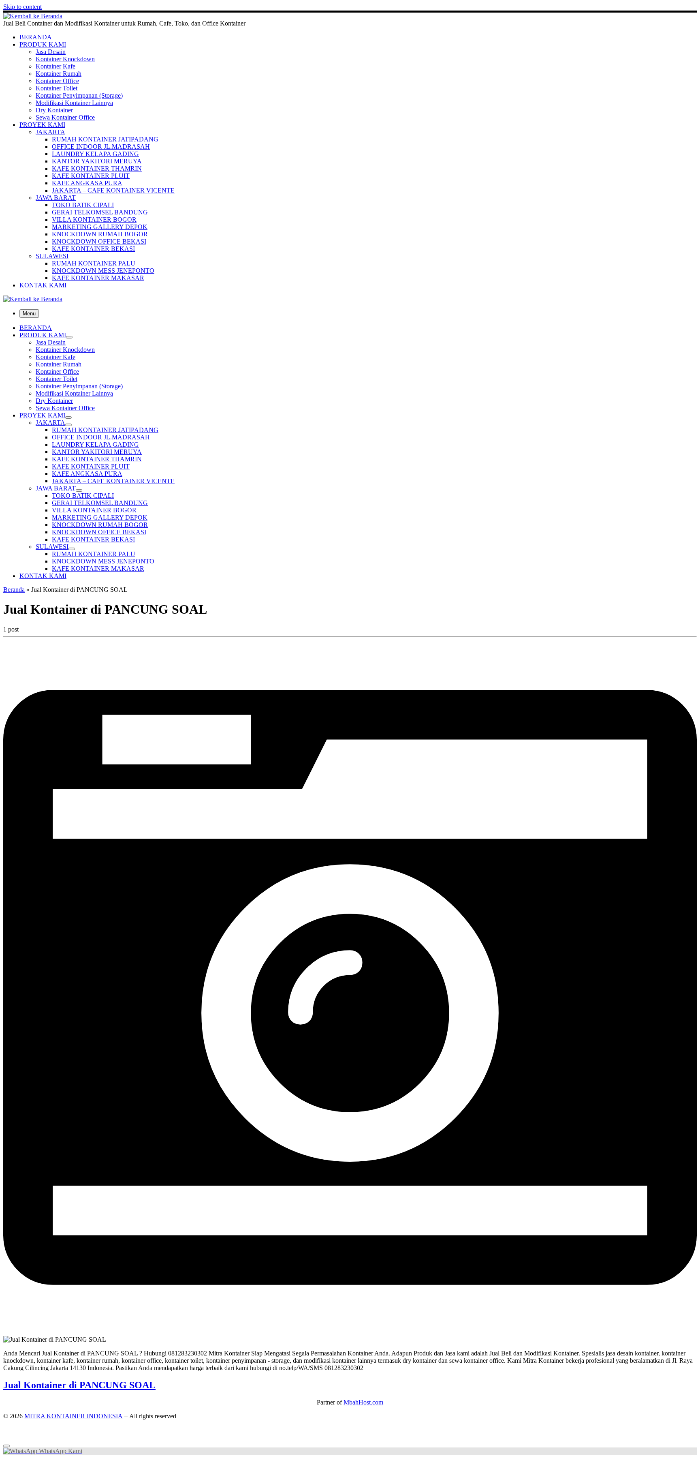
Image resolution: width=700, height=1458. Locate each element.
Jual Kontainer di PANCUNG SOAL (79, 1385)
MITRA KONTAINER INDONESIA (73, 1416)
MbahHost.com (363, 1402)
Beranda (14, 589)
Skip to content (22, 6)
